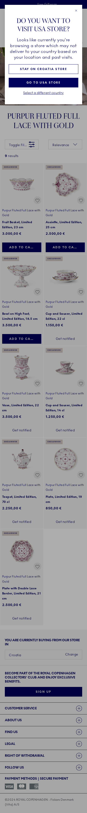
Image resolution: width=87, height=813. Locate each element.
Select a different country (43, 93)
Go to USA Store (43, 82)
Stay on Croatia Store (43, 69)
